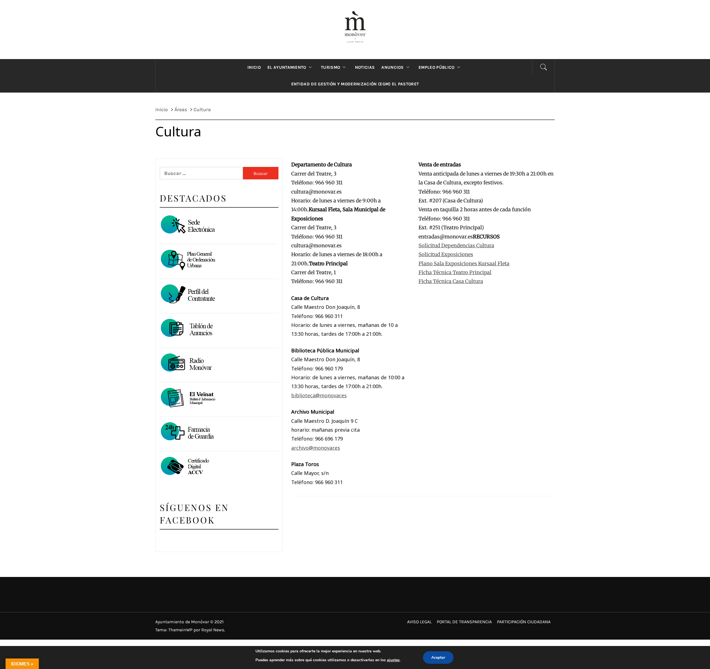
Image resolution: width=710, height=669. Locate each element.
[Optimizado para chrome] (187, 364)
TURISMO (330, 67)
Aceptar (438, 657)
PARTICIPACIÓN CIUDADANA (524, 621)
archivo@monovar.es (315, 447)
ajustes (393, 660)
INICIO (254, 67)
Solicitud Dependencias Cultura (456, 245)
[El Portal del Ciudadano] (187, 225)
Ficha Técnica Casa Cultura (451, 281)
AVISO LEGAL (419, 621)
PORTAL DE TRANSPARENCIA (464, 621)
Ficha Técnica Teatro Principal (455, 272)
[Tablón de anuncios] (187, 329)
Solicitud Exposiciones (446, 254)
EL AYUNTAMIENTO (286, 67)
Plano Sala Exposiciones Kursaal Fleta (464, 263)
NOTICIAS (365, 67)
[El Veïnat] (187, 398)
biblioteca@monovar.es (319, 395)
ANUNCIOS (392, 67)
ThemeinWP (181, 629)
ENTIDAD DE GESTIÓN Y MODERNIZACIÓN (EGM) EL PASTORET (355, 84)
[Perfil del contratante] (187, 294)
